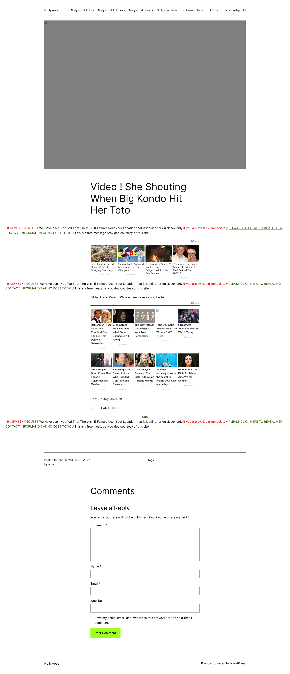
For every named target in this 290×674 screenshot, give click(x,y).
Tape (145, 416)
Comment (98, 525)
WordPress (238, 663)
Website (96, 600)
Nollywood (52, 10)
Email (95, 583)
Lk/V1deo (84, 460)
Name (95, 566)
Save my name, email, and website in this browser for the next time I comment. (143, 620)
